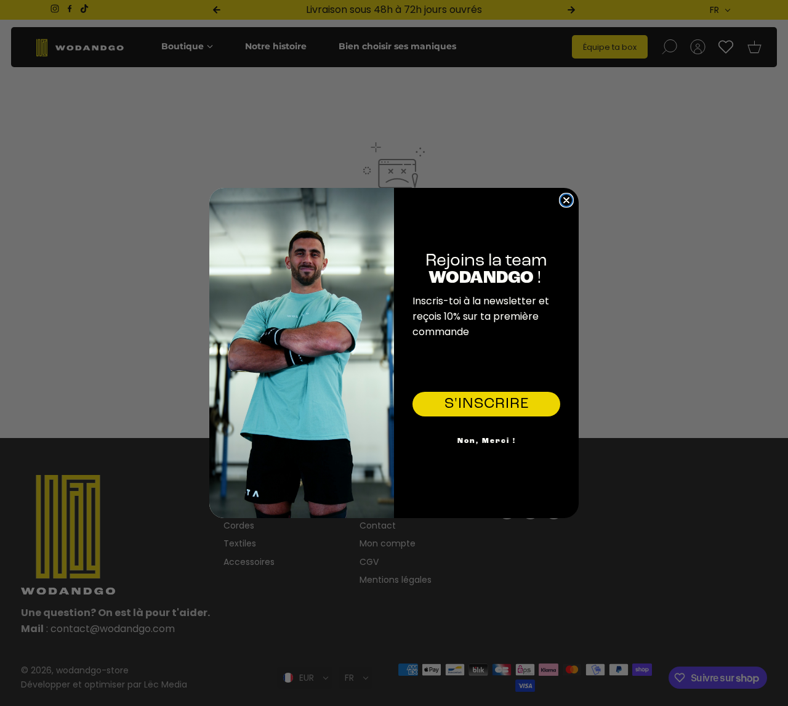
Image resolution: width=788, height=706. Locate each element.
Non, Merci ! (486, 441)
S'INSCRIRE (486, 404)
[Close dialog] (566, 200)
